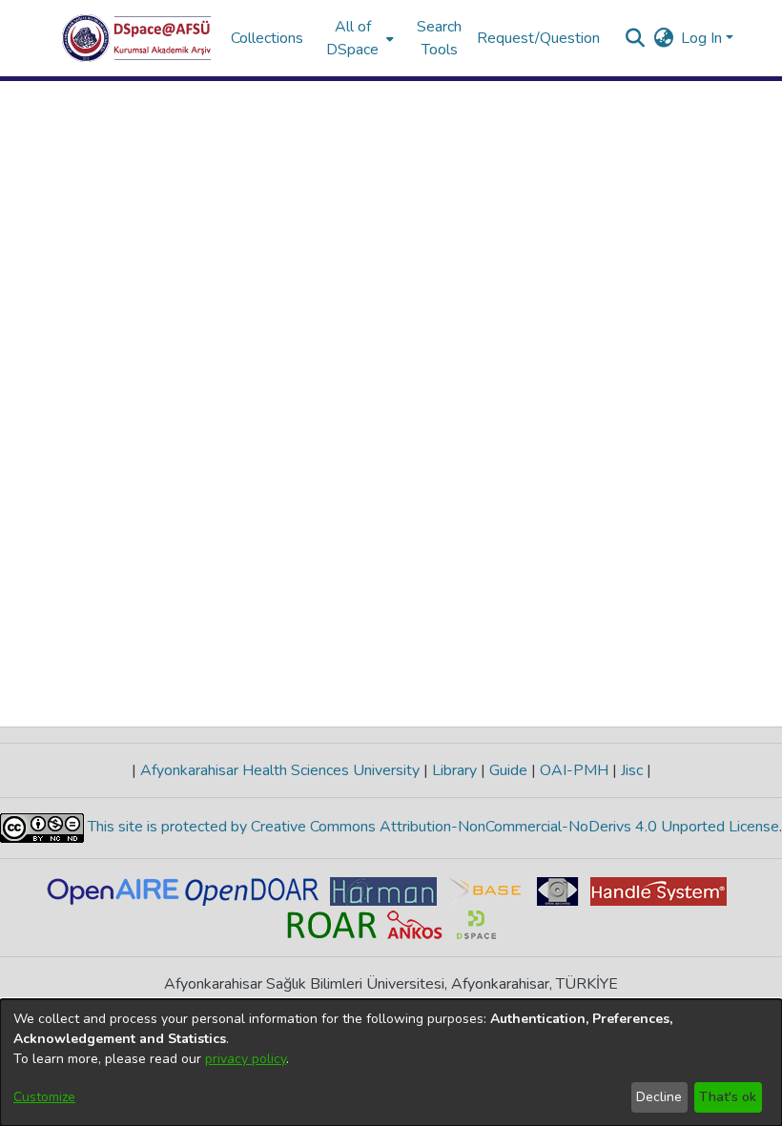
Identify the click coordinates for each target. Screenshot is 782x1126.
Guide (508, 770)
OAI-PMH (574, 770)
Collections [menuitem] (267, 38)
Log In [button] (703, 38)
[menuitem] (358, 38)
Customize (44, 1097)
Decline (659, 1097)
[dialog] (391, 1062)
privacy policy (245, 1059)
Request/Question (538, 38)
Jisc (632, 770)
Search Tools (439, 38)
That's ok (727, 1097)
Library (454, 770)
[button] (137, 38)
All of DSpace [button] (352, 38)
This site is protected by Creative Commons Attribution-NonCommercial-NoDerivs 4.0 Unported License (431, 826)
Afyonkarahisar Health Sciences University (279, 770)
